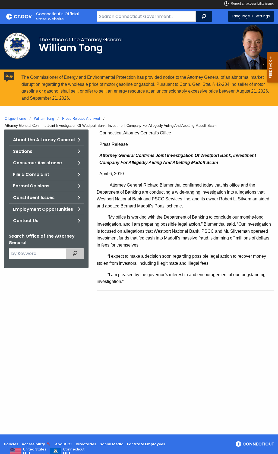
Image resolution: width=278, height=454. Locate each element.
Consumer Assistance (37, 163)
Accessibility (33, 444)
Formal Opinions (31, 186)
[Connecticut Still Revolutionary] (255, 444)
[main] (139, 229)
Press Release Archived (81, 118)
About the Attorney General (44, 140)
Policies (11, 444)
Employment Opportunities (43, 209)
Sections (22, 151)
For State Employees (146, 444)
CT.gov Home (15, 118)
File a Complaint (31, 174)
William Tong (44, 118)
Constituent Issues (34, 197)
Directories (86, 444)
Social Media (112, 444)
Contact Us (25, 220)
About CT (63, 444)
